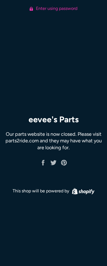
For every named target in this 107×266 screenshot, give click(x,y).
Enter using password (56, 8)
